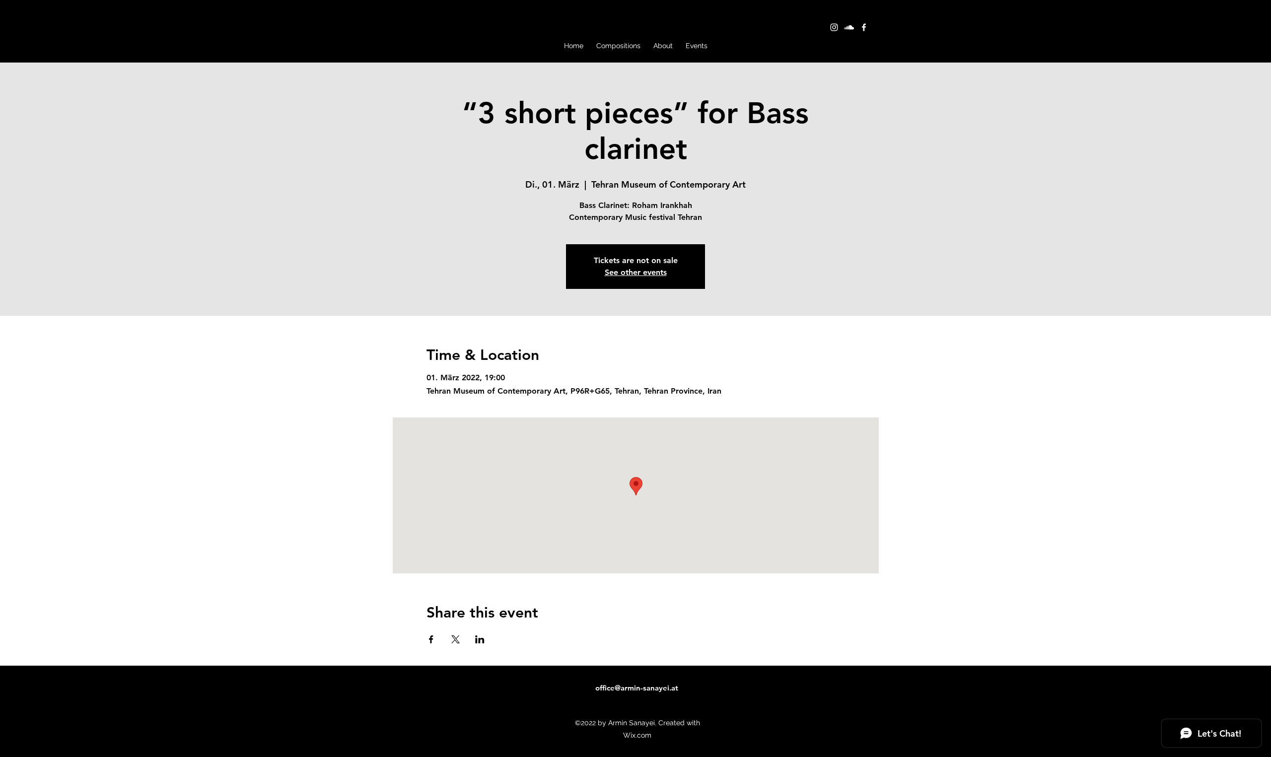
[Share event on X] (455, 639)
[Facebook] (864, 27)
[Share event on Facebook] (431, 639)
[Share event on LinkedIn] (480, 639)
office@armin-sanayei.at (636, 687)
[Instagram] (834, 27)
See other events (636, 272)
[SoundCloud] (849, 27)
